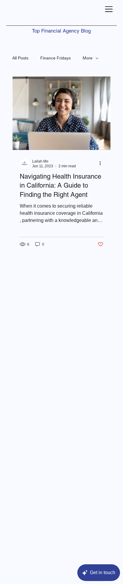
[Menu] (109, 9)
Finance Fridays (55, 58)
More (88, 58)
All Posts (20, 58)
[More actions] (102, 163)
